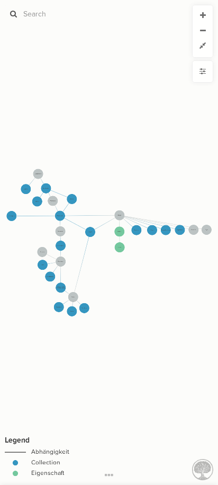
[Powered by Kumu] (202, 468)
